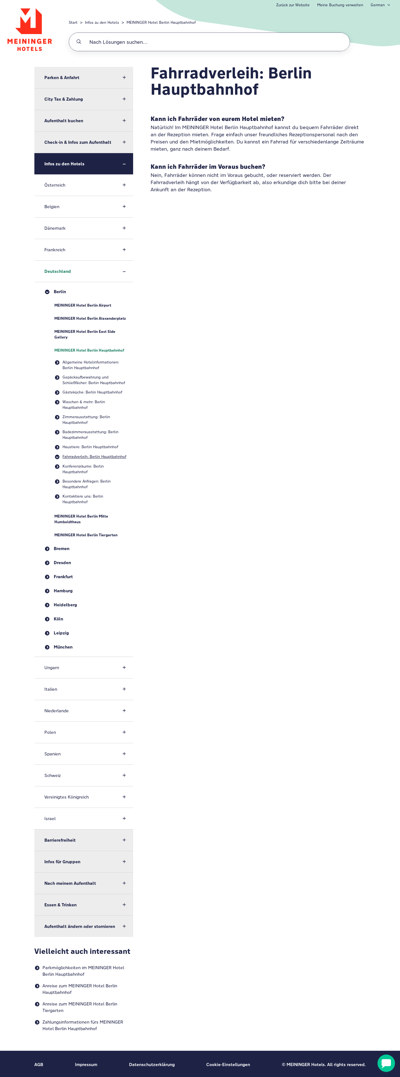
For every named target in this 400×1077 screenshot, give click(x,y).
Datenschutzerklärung (152, 1064)
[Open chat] (386, 1063)
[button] (83, 77)
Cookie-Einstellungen (228, 1064)
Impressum (86, 1064)
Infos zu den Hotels (102, 22)
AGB (38, 1064)
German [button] (378, 5)
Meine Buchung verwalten (340, 5)
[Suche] (78, 42)
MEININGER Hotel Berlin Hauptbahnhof (161, 22)
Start (73, 22)
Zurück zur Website (293, 5)
